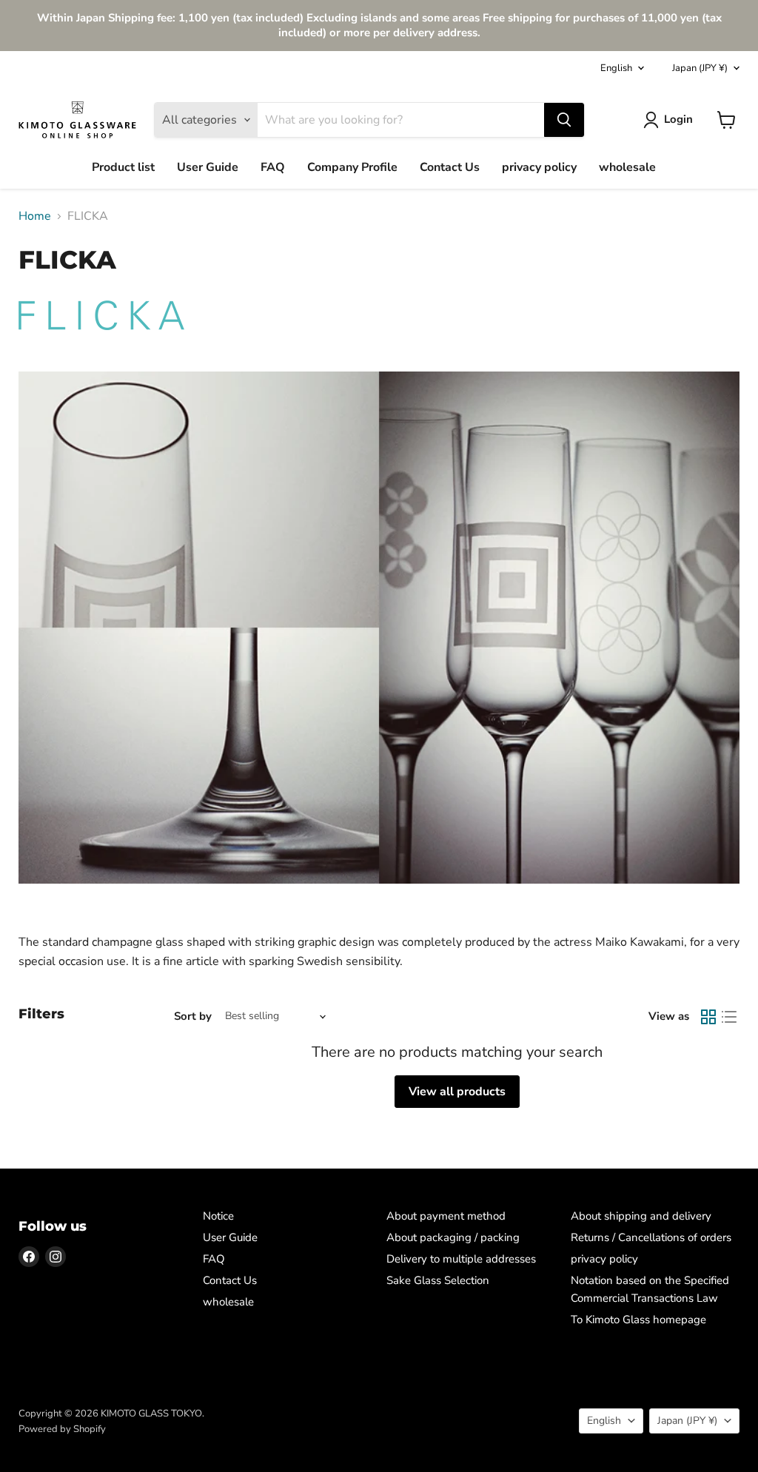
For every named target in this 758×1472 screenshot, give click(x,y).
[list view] (729, 1016)
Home (35, 216)
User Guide (207, 167)
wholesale (627, 167)
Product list (123, 167)
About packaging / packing (453, 1237)
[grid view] (708, 1016)
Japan (700, 68)
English (616, 68)
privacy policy (539, 167)
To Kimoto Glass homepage (638, 1319)
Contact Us (450, 167)
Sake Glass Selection (437, 1280)
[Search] (564, 120)
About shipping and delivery (641, 1216)
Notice (218, 1216)
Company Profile (352, 167)
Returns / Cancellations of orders (651, 1237)
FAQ (273, 167)
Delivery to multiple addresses (461, 1258)
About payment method (446, 1216)
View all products (457, 1091)
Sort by (193, 1016)
